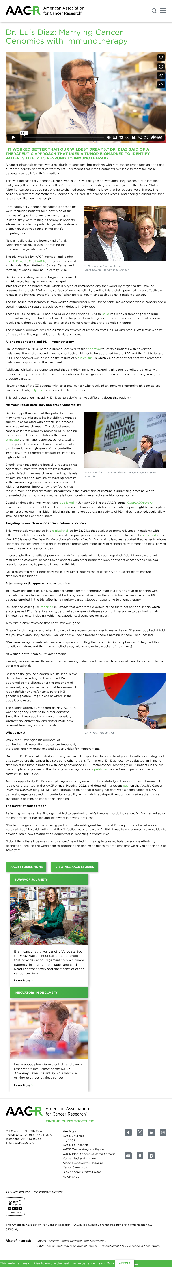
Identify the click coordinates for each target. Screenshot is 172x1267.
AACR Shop (71, 1176)
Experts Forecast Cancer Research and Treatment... (71, 1240)
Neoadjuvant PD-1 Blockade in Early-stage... (131, 1246)
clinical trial (85, 358)
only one (37, 390)
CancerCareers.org (75, 1167)
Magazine (79, 1158)
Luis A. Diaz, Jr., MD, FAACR (25, 261)
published (67, 502)
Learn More (22, 980)
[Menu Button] (163, 11)
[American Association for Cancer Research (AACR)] (45, 11)
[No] (136, 1264)
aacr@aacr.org (24, 1142)
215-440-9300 (31, 1138)
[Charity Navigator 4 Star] (15, 1206)
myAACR (69, 1140)
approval (94, 349)
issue (105, 314)
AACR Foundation (75, 1144)
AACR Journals (73, 1136)
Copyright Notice (48, 1192)
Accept (124, 1263)
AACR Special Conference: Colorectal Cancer (66, 1246)
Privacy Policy (18, 1192)
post (126, 785)
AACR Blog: (89, 1153)
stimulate (12, 439)
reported (47, 607)
